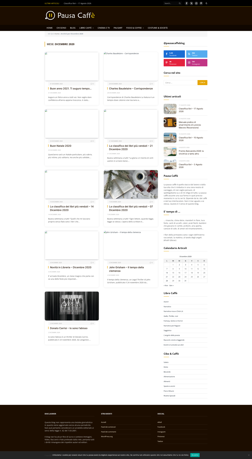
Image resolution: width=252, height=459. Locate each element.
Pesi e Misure (169, 391)
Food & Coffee (134, 27)
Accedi (103, 422)
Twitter (160, 441)
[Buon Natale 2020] (72, 123)
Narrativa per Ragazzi (172, 325)
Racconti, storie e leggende (174, 340)
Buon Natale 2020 (60, 145)
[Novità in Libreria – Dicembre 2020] (72, 245)
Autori (166, 301)
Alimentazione (169, 376)
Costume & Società (158, 27)
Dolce (166, 367)
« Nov (166, 285)
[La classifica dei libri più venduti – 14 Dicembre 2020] (72, 184)
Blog (73, 27)
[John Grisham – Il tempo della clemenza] (131, 245)
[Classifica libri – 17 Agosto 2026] (170, 109)
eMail (160, 422)
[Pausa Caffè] (71, 15)
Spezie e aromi (169, 386)
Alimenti (167, 381)
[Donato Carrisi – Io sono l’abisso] (72, 306)
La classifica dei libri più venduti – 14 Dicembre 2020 (72, 208)
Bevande (167, 372)
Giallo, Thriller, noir (171, 316)
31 (185, 281)
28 (167, 281)
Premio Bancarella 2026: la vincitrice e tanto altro (191, 152)
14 (167, 273)
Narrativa (167, 306)
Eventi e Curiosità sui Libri (174, 345)
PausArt (118, 27)
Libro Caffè (85, 27)
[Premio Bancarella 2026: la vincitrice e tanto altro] (170, 151)
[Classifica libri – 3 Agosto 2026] (170, 164)
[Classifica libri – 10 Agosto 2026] (170, 138)
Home (50, 27)
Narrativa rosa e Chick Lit (173, 311)
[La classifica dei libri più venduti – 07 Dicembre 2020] (131, 184)
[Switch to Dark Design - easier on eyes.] (206, 3)
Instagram (162, 432)
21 (167, 277)
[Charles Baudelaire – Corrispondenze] (131, 66)
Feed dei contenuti (108, 427)
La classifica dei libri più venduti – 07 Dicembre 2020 (131, 208)
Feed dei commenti (108, 432)
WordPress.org (107, 436)
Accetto (195, 455)
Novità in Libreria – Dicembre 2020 (70, 267)
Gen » (171, 285)
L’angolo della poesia (172, 335)
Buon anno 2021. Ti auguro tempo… (70, 88)
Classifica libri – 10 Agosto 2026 (191, 139)
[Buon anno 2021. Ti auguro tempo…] (72, 66)
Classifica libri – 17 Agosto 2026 (191, 110)
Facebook (161, 427)
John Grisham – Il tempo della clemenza (126, 269)
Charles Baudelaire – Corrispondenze (131, 88)
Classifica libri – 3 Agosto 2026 (190, 165)
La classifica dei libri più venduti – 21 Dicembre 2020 (131, 147)
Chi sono (61, 27)
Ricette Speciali (169, 395)
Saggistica (167, 330)
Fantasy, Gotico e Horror (173, 321)
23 (179, 277)
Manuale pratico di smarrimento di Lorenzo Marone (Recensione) (92, 3)
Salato (166, 362)
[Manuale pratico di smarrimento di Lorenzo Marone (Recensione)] (170, 122)
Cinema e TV (104, 27)
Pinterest (161, 436)
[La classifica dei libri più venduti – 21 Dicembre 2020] (131, 123)
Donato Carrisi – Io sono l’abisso (68, 328)
